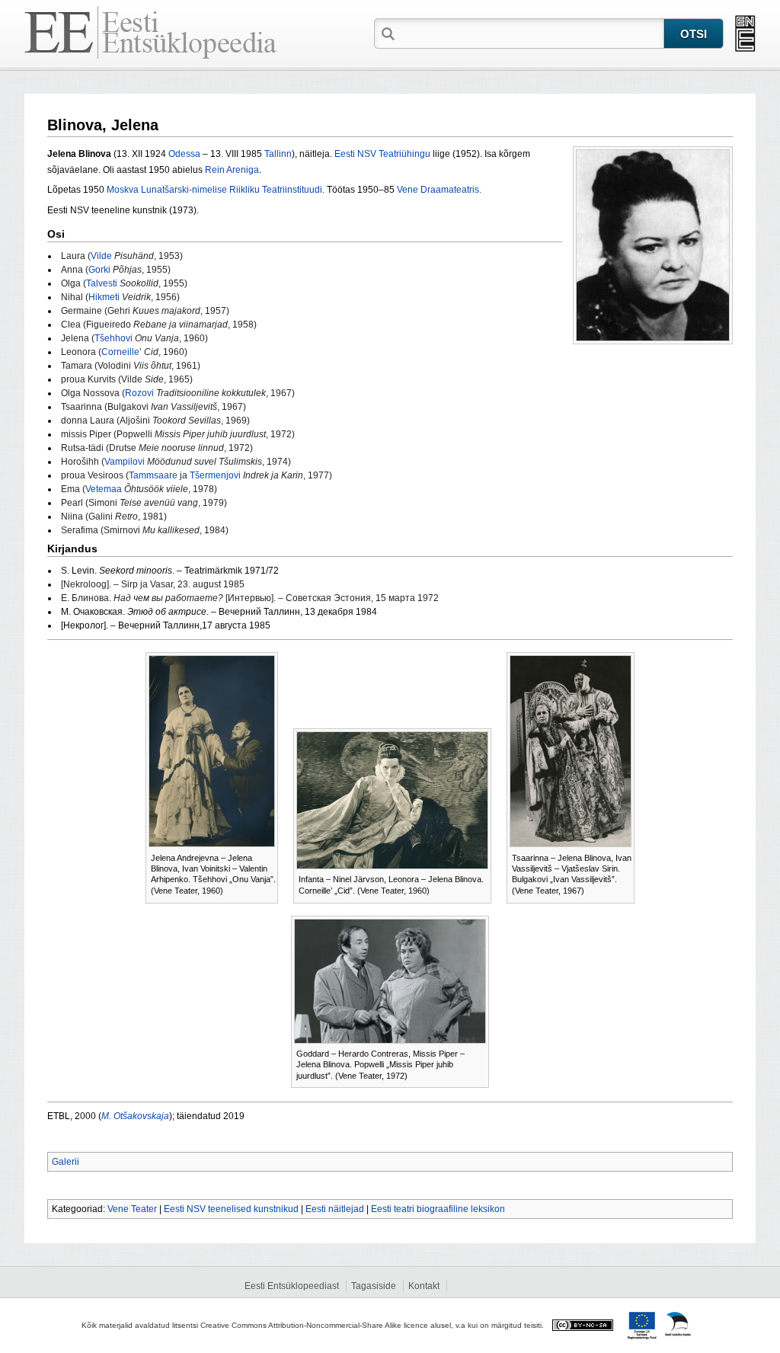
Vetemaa (103, 489)
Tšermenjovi (215, 475)
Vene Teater (132, 1209)
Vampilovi (124, 461)
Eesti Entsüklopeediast (292, 1286)
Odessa (184, 154)
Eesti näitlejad (334, 1209)
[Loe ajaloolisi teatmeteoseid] (745, 33)
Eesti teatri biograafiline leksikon (438, 1209)
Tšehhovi (113, 338)
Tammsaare (153, 475)
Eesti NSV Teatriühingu (382, 154)
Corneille (120, 352)
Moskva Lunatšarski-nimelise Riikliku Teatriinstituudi (214, 189)
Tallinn (278, 154)
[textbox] (530, 33)
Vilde (101, 256)
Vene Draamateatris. (439, 189)
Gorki (99, 269)
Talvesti (101, 283)
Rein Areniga (232, 170)
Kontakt (424, 1286)
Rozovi (140, 393)
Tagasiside (373, 1286)
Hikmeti (104, 297)
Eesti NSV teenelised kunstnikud (231, 1209)
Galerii (65, 1161)
